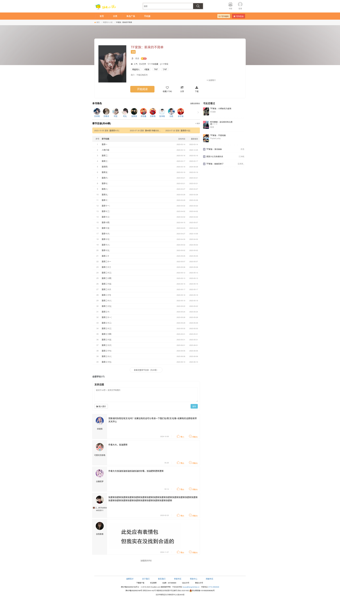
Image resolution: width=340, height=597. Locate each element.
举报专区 (177, 578)
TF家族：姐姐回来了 (215, 163)
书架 (230, 8)
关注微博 (153, 583)
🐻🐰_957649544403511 (100, 509)
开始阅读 (142, 89)
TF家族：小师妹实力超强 (220, 108)
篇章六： (105, 177)
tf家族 (146, 69)
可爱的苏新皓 (99, 455)
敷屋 (212, 127)
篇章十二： (106, 211)
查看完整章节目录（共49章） (146, 370)
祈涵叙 (213, 111)
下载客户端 (140, 583)
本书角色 (97, 103)
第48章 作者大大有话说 (154, 130)
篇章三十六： (107, 345)
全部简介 (212, 80)
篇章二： (105, 155)
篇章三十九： (107, 361)
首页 (98, 22)
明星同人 (136, 69)
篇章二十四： (107, 278)
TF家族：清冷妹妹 (214, 149)
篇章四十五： (186, 130)
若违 (137, 58)
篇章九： (105, 194)
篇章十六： (106, 233)
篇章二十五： (107, 283)
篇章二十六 (106, 289)
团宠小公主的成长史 (214, 156)
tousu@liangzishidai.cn (191, 587)
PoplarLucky (215, 138)
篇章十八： (106, 244)
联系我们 (161, 578)
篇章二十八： (107, 300)
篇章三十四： (107, 334)
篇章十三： (106, 216)
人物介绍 (105, 149)
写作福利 (225, 16)
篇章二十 (105, 255)
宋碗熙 (100, 428)
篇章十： (105, 200)
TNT (156, 69)
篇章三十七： (107, 350)
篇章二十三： (107, 272)
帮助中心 (193, 578)
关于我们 (146, 578)
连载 (133, 52)
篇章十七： (106, 239)
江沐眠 (241, 156)
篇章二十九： (107, 306)
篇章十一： (106, 205)
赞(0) (182, 463)
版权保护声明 (166, 587)
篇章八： (105, 189)
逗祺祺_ (241, 163)
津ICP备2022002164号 (133, 590)
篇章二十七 (106, 295)
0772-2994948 (213, 587)
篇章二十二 (106, 267)
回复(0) (195, 463)
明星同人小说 (107, 22)
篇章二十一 (106, 261)
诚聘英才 (130, 578)
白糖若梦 (99, 481)
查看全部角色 (195, 103)
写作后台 (240, 16)
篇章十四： (106, 222)
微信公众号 (199, 583)
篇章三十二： (107, 322)
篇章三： (105, 161)
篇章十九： (106, 250)
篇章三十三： (107, 328)
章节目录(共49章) (101, 123)
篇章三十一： (107, 317)
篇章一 (104, 144)
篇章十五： (106, 228)
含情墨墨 (99, 534)
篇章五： (105, 172)
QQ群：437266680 (169, 583)
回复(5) (195, 437)
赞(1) (182, 437)
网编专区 (209, 578)
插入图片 (102, 406)
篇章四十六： (115, 130)
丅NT (165, 69)
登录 (240, 8)
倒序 (198, 123)
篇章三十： (106, 311)
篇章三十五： (107, 339)
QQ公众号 (185, 583)
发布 (194, 406)
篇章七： (105, 183)
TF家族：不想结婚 (218, 135)
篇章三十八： (107, 356)
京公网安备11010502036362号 (203, 590)
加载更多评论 (146, 560)
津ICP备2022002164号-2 (130, 587)
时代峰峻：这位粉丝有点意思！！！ (221, 122)
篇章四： (105, 166)
